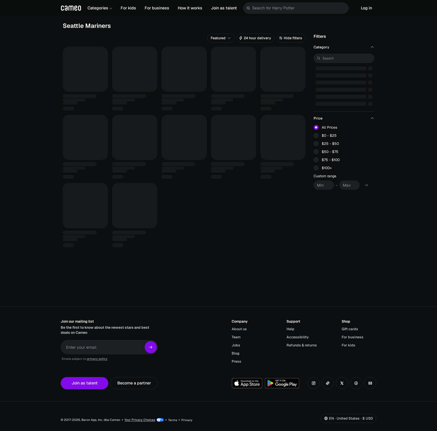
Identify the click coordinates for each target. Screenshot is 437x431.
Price (318, 118)
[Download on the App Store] (247, 383)
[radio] (316, 127)
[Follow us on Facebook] (356, 383)
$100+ (327, 168)
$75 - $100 (331, 160)
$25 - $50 (330, 143)
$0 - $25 (329, 135)
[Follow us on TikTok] (328, 383)
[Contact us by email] (370, 383)
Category (321, 47)
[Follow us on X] (342, 383)
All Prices (329, 127)
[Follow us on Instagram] (314, 383)
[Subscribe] (151, 347)
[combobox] (299, 8)
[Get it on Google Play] (282, 383)
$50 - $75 (330, 151)
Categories (98, 8)
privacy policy (97, 359)
